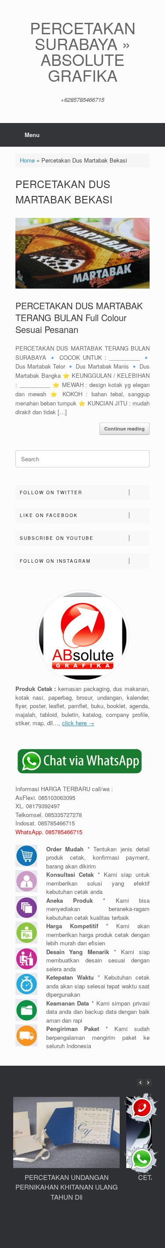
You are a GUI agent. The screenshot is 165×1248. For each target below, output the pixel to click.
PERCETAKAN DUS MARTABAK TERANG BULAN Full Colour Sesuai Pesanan (79, 317)
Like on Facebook (49, 515)
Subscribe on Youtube (57, 538)
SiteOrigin (94, 1230)
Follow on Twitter (51, 492)
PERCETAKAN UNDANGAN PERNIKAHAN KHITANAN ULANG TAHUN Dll (66, 1186)
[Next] (148, 1082)
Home (27, 160)
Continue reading (124, 428)
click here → (78, 723)
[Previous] (140, 1082)
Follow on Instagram (55, 561)
